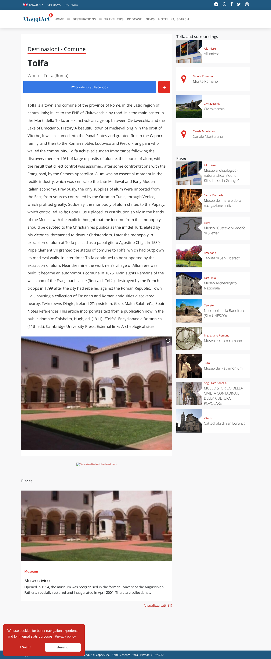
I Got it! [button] (25, 647)
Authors (72, 5)
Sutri (207, 363)
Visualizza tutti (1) (158, 605)
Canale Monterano (204, 131)
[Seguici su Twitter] (239, 4)
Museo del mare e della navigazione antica (222, 203)
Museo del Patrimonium (223, 368)
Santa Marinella (213, 195)
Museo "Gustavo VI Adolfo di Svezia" (224, 230)
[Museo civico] (96, 526)
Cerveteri (209, 305)
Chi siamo (54, 5)
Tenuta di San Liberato (222, 258)
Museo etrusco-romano (223, 340)
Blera (207, 223)
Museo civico (37, 580)
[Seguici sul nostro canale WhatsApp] (224, 4)
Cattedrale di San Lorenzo (225, 423)
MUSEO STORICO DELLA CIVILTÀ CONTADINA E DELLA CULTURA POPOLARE (223, 396)
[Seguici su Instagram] (247, 4)
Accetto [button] (62, 647)
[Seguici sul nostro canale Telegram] (216, 4)
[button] (33, 5)
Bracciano (210, 253)
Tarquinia (210, 278)
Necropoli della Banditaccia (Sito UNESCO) (225, 313)
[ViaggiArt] (38, 19)
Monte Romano (203, 76)
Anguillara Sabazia (215, 383)
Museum (31, 571)
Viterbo (208, 418)
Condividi (91, 87)
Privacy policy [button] (65, 636)
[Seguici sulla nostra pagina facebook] (231, 4)
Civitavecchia (212, 104)
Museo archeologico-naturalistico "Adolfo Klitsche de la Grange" (221, 175)
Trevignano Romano (217, 335)
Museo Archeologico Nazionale (220, 286)
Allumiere (210, 48)
